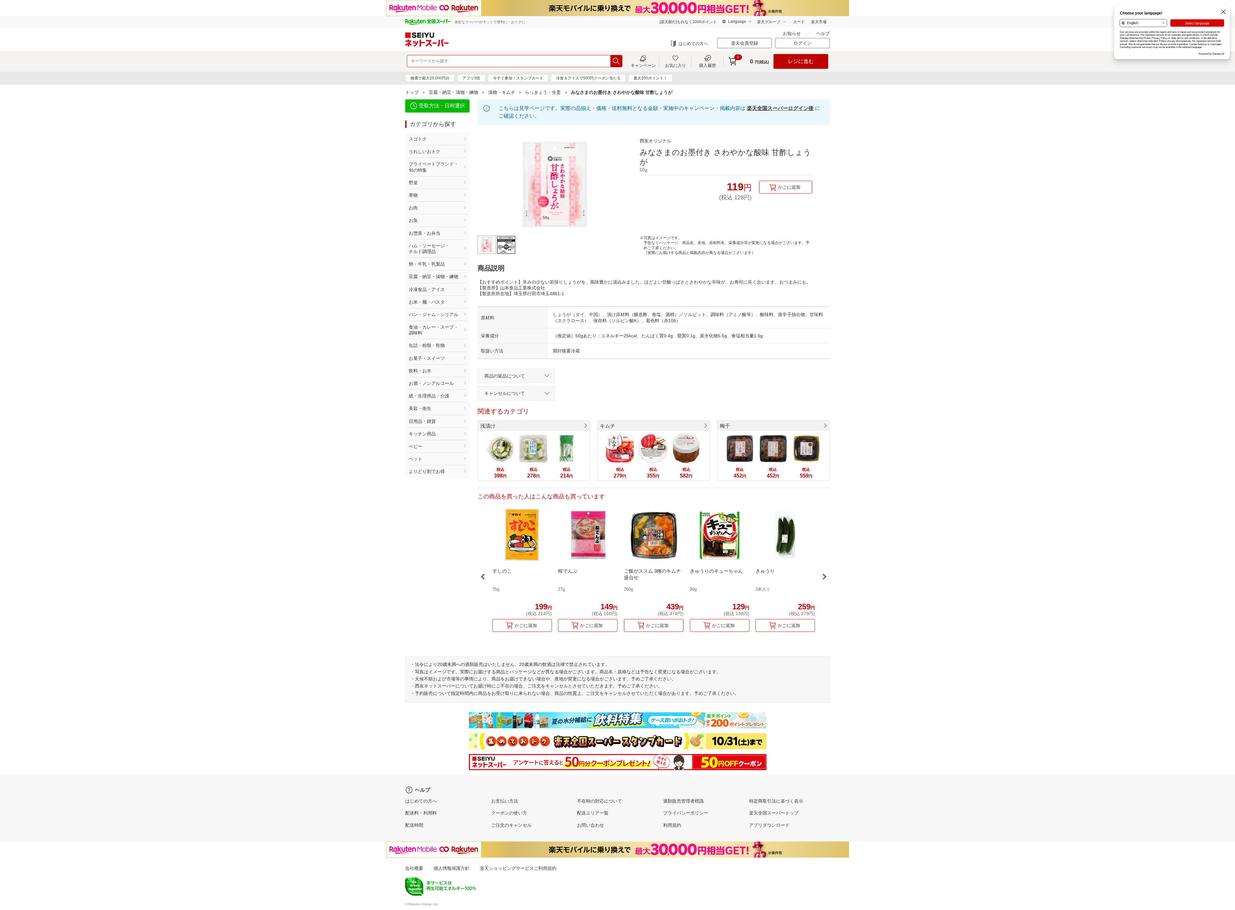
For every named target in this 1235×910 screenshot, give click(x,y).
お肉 (413, 207)
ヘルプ (823, 33)
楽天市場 (819, 22)
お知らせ (792, 33)
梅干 (725, 426)
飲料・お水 (420, 370)
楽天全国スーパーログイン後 (780, 108)
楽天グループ (768, 22)
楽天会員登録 (744, 43)
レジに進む (801, 61)
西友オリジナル (655, 140)
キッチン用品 (422, 433)
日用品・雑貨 (422, 421)
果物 (413, 195)
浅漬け (488, 426)
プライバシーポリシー (685, 812)
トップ (412, 92)
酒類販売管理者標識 (683, 801)
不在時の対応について (599, 801)
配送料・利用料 (421, 812)
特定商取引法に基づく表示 (776, 801)
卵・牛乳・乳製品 (427, 264)
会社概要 (414, 868)
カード (799, 22)
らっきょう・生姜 (543, 92)
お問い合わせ (590, 825)
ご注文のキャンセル (511, 825)
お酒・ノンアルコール (431, 383)
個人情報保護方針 (452, 868)
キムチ (607, 426)
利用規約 (672, 825)
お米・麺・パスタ (427, 302)
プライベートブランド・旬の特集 (433, 166)
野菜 (413, 182)
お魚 (413, 220)
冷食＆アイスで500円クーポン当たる (588, 78)
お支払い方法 (504, 801)
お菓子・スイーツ (427, 358)
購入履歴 (707, 65)
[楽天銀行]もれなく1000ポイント (688, 22)
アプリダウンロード (769, 825)
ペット (415, 458)
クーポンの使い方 (509, 812)
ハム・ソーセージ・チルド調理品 (429, 248)
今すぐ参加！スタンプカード (518, 78)
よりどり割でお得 (427, 471)
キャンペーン (643, 65)
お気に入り (675, 65)
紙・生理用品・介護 (429, 395)
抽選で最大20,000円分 (430, 78)
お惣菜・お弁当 (424, 233)
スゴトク (418, 138)
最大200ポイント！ (650, 78)
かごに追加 (789, 187)
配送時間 (414, 825)
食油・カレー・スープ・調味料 (433, 329)
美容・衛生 (420, 408)
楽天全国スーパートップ (774, 812)
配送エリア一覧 (592, 812)
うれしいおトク (424, 151)
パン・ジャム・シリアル (433, 314)
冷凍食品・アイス (427, 289)
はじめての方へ (693, 43)
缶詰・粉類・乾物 (427, 345)
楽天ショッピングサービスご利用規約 (518, 868)
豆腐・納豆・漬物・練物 (453, 92)
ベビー (415, 446)
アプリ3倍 (471, 78)
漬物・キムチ (501, 92)
